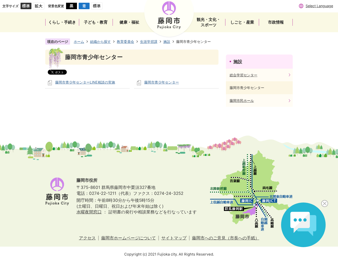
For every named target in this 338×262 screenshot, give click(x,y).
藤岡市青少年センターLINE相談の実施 (85, 82)
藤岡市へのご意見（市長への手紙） (225, 237)
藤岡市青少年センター (161, 82)
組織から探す (100, 41)
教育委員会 (125, 41)
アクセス (87, 237)
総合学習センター (243, 75)
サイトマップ (174, 237)
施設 (166, 41)
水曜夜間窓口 (89, 211)
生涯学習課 (148, 41)
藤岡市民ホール (242, 100)
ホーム (79, 41)
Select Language (319, 6)
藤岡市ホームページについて (128, 237)
